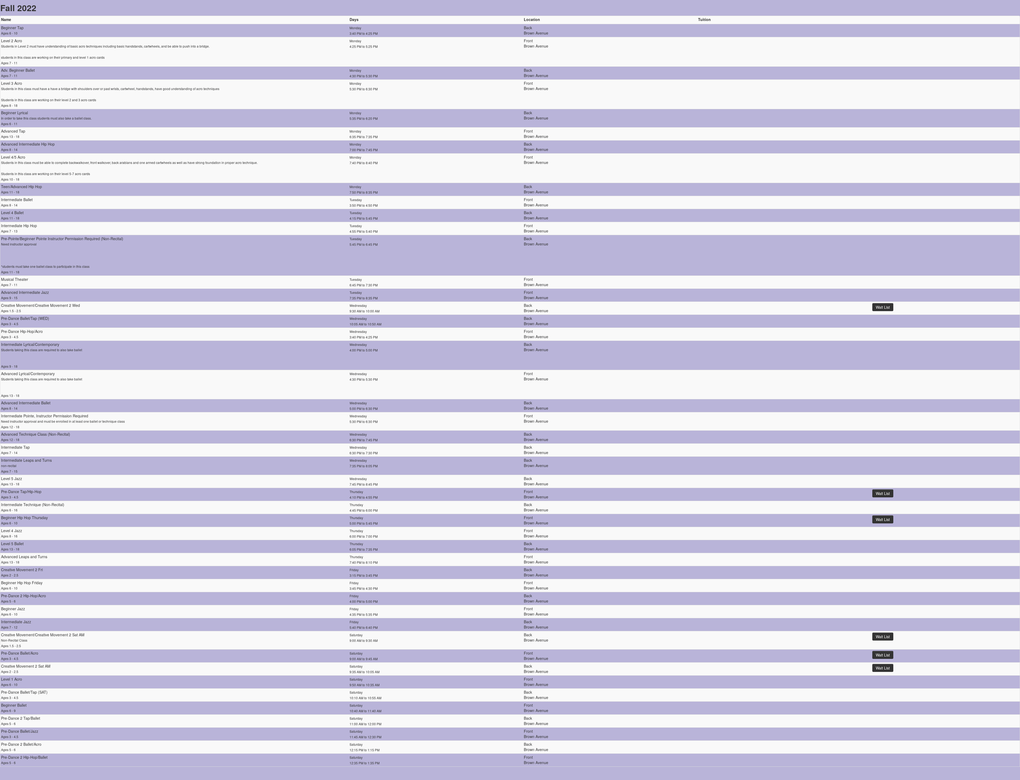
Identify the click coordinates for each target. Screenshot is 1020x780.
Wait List (883, 307)
